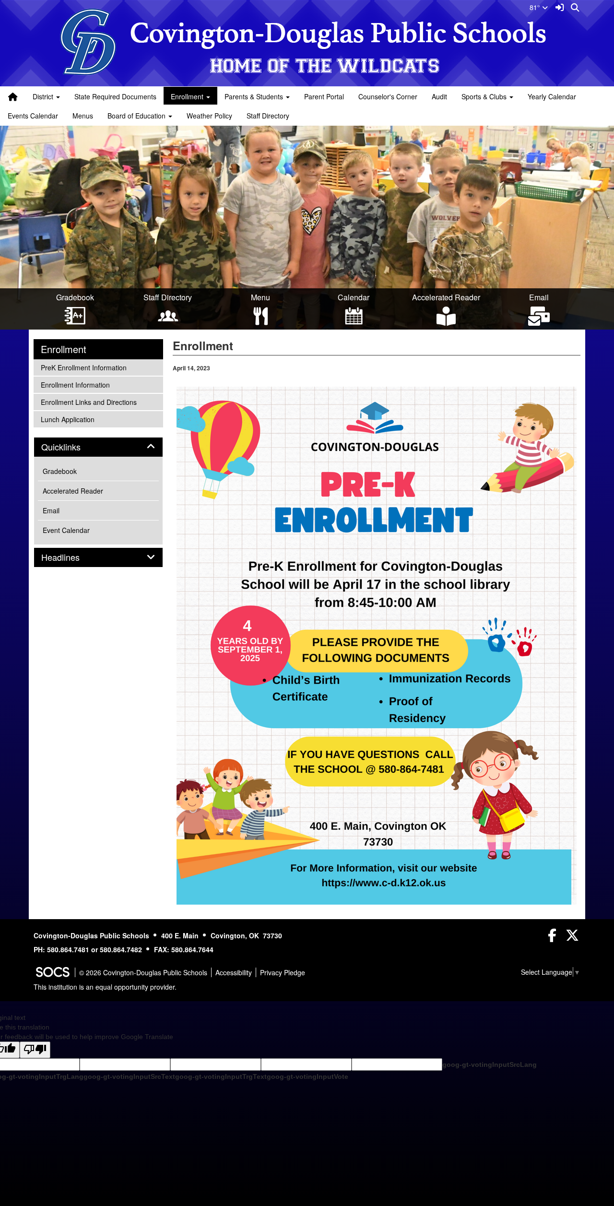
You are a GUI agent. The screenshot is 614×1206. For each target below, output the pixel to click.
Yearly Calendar (552, 96)
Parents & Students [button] (254, 96)
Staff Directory (268, 115)
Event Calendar (66, 530)
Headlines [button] (71, 557)
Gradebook (60, 471)
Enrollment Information (75, 384)
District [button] (44, 96)
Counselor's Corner (387, 96)
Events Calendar (33, 115)
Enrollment (63, 349)
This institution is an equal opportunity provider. (105, 987)
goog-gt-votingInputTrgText (221, 1076)
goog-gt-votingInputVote (307, 1076)
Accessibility (233, 972)
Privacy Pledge (282, 972)
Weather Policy (209, 115)
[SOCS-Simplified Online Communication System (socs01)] (52, 972)
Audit (439, 96)
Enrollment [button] (188, 96)
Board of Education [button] (137, 115)
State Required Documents (115, 96)
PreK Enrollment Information (83, 367)
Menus (82, 115)
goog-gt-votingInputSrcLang (489, 1064)
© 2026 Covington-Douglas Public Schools (143, 972)
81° (536, 7)
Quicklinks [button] (71, 447)
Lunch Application (67, 419)
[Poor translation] (35, 1049)
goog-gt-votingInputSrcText (129, 1076)
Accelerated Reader (73, 491)
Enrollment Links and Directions (88, 402)
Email (51, 510)
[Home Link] (12, 96)
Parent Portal (324, 96)
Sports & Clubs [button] (484, 96)
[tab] (98, 447)
